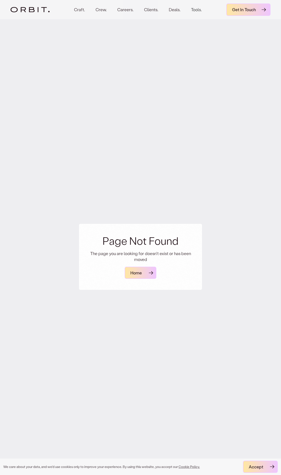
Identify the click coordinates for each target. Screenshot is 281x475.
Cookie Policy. (189, 466)
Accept (256, 467)
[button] (196, 13)
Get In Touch (244, 9)
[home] (30, 9)
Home (136, 273)
